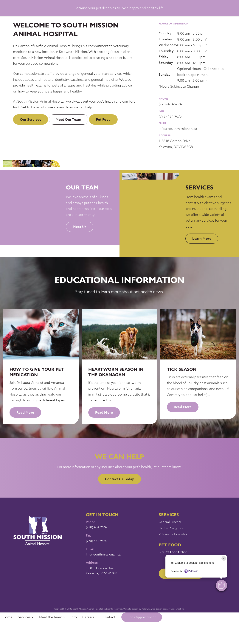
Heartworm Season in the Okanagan (115, 371)
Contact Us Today (119, 479)
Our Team (82, 187)
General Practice (170, 522)
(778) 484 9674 (170, 104)
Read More (25, 412)
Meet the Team (51, 617)
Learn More (201, 238)
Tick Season (181, 369)
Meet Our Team (68, 119)
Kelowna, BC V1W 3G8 (176, 147)
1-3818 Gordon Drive (174, 141)
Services (199, 187)
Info (74, 617)
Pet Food (103, 119)
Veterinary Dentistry (173, 534)
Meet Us (79, 227)
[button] (221, 585)
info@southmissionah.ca (178, 128)
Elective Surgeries (171, 528)
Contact (109, 617)
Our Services (30, 119)
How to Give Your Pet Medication (37, 371)
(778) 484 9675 (170, 116)
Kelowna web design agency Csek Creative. (163, 609)
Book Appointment (142, 617)
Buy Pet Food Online (173, 552)
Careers (88, 617)
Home (7, 617)
